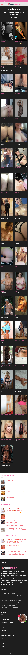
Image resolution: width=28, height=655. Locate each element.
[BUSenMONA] (21, 330)
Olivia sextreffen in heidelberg (5, 466)
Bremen (3, 643)
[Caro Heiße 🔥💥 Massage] (21, 31)
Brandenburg (5, 619)
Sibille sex (3, 416)
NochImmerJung (5, 317)
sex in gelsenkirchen (6, 607)
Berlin (3, 633)
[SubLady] (7, 132)
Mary (2, 440)
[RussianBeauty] (21, 379)
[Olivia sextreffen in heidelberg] (7, 454)
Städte (21, 1)
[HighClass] (7, 330)
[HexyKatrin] (21, 157)
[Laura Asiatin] (7, 83)
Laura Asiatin (4, 95)
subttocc (3, 391)
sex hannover (11, 602)
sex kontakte (13, 1)
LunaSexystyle (18, 267)
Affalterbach (4, 267)
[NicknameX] (7, 108)
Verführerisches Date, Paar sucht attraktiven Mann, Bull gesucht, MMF (6, 69)
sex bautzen (18, 600)
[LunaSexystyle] (21, 256)
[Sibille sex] (7, 404)
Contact (8, 650)
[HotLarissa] (21, 132)
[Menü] (2, 4)
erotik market (5, 593)
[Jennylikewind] (7, 207)
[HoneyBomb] (21, 231)
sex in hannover (15, 607)
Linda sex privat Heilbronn (21, 440)
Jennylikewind (4, 218)
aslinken (17, 317)
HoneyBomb (17, 243)
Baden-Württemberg (7, 622)
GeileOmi (17, 292)
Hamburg (3, 630)
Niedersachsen (5, 625)
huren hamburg (11, 600)
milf (18, 1)
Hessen (3, 627)
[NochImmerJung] (7, 305)
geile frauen (6, 1)
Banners (19, 650)
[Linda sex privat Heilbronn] (21, 429)
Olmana (16, 366)
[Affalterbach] (7, 256)
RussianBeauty (18, 391)
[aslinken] (21, 305)
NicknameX (3, 119)
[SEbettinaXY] (21, 182)
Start (5, 12)
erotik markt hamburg (17, 595)
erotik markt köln (5, 598)
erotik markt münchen (15, 598)
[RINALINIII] (7, 231)
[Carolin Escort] (7, 31)
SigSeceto (3, 366)
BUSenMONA (18, 342)
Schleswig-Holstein (7, 617)
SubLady (3, 144)
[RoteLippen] (7, 281)
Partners (14, 650)
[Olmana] (21, 355)
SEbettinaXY (18, 193)
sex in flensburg (12, 605)
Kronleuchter (18, 119)
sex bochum (4, 602)
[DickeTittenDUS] (7, 182)
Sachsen (3, 646)
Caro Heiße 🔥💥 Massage (21, 43)
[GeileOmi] (21, 281)
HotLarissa (17, 144)
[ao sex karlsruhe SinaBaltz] (21, 404)
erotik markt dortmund (6, 595)
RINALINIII (3, 243)
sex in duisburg (5, 605)
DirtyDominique (18, 95)
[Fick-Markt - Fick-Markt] (14, 4)
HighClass (3, 342)
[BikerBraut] (7, 157)
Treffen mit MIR (18, 67)
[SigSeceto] (7, 355)
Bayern (3, 638)
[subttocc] (7, 379)
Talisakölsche (18, 218)
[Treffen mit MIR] (21, 56)
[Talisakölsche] (21, 207)
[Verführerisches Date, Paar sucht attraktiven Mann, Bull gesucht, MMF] (7, 56)
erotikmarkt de (12, 593)
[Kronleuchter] (21, 108)
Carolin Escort (4, 43)
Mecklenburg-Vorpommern (9, 641)
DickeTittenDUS (5, 193)
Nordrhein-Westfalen (7, 635)
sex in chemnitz (18, 602)
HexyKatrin (17, 169)
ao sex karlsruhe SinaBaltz (21, 416)
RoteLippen (3, 292)
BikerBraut (3, 169)
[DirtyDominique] (21, 83)
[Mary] (7, 429)
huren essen (4, 600)
